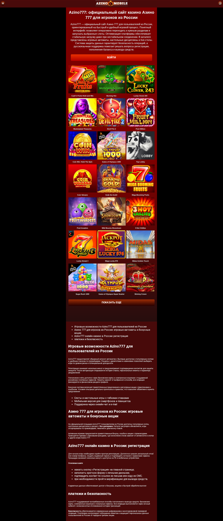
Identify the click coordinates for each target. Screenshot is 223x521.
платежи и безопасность (88, 339)
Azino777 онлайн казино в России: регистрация (101, 336)
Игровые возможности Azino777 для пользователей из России (110, 326)
